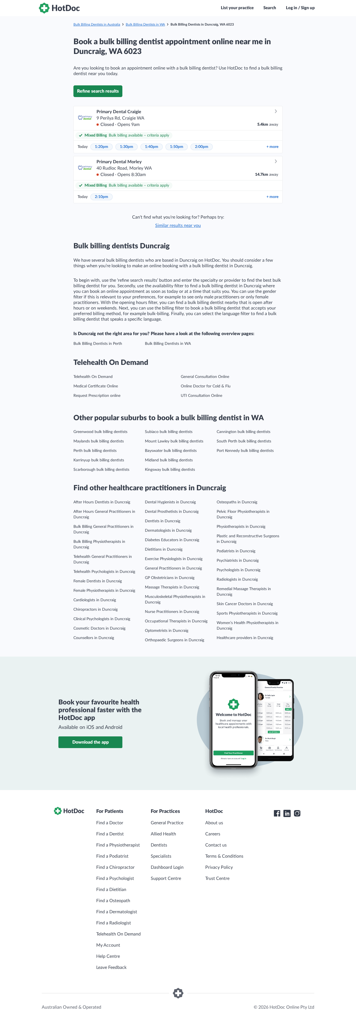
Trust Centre (217, 878)
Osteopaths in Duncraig (237, 502)
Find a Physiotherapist (118, 845)
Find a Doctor (109, 823)
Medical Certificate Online (95, 386)
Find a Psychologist (115, 878)
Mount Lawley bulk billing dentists (174, 441)
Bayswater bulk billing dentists (171, 451)
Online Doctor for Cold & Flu (206, 386)
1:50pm (176, 147)
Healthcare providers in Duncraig (245, 638)
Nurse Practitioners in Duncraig (172, 612)
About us (214, 823)
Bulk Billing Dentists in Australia (96, 24)
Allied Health (163, 834)
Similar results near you (178, 225)
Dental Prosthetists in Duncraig (172, 512)
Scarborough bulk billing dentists (101, 470)
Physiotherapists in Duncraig (241, 527)
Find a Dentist (110, 834)
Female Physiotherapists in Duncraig (104, 591)
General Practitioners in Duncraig (173, 568)
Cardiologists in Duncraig (94, 600)
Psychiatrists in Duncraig (238, 561)
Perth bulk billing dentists (95, 451)
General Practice (167, 823)
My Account (108, 945)
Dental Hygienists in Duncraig (170, 502)
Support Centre (166, 878)
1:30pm (126, 147)
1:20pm (101, 147)
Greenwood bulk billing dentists (100, 432)
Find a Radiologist (113, 923)
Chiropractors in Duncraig (95, 610)
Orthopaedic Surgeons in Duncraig (174, 640)
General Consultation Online (205, 377)
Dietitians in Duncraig (163, 549)
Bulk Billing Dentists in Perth (97, 344)
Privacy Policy (219, 867)
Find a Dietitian (111, 889)
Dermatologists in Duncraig (168, 531)
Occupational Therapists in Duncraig (176, 621)
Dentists (159, 845)
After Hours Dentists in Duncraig (101, 502)
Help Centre (108, 956)
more (272, 147)
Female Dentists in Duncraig (97, 581)
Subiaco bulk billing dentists (168, 432)
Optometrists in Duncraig (166, 631)
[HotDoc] (59, 8)
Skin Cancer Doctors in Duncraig (245, 604)
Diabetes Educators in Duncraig (172, 540)
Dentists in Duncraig (162, 521)
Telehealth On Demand (93, 377)
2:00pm (201, 147)
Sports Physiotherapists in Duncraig (247, 613)
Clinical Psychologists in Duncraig (101, 619)
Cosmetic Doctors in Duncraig (99, 628)
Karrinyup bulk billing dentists (98, 460)
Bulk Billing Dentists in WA (145, 24)
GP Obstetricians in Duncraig (169, 578)
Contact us (216, 845)
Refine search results (98, 91)
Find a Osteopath (113, 901)
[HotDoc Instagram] (297, 813)
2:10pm (101, 197)
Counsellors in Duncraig (93, 638)
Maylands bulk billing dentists (98, 441)
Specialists (161, 856)
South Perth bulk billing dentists (244, 441)
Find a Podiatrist (112, 856)
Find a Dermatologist (116, 912)
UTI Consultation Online (201, 396)
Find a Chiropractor (115, 867)
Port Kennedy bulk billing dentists (245, 451)
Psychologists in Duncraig (238, 570)
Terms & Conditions (224, 856)
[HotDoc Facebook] (277, 813)
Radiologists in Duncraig (237, 579)
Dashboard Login (167, 867)
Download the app (90, 742)
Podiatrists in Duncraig (236, 551)
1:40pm (151, 147)
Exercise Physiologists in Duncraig (173, 559)
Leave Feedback (111, 967)
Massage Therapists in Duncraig (172, 587)
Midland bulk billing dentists (169, 460)
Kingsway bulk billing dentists (170, 470)
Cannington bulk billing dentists (243, 432)
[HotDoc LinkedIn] (287, 813)
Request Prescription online (96, 396)
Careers (212, 834)
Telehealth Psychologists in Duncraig (104, 572)
